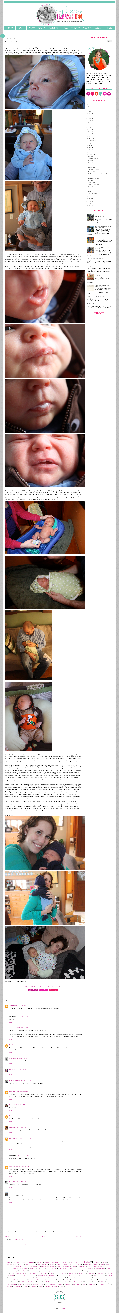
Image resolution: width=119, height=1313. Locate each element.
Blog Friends (109, 28)
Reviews (70, 2)
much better (91, 160)
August (91, 143)
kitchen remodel (94, 1271)
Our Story (48, 2)
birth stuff (97, 1262)
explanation (16, 1268)
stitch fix (27, 1284)
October (91, 138)
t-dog (42, 1284)
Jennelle (11, 1058)
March (91, 154)
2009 (88, 201)
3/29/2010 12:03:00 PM (23, 1016)
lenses (106, 1271)
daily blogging (17, 1266)
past (52, 1278)
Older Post (78, 1236)
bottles (21, 1264)
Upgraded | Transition (92, 267)
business (59, 1264)
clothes (96, 1264)
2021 (88, 109)
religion (81, 1279)
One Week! (91, 180)
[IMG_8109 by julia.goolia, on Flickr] (28, 751)
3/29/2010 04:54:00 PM (18, 1104)
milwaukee (91, 1273)
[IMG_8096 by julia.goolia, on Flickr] (45, 108)
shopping (73, 1281)
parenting (30, 1277)
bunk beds (52, 1264)
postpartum (79, 1277)
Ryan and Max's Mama (15, 1138)
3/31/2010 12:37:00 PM (19, 1181)
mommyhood (32, 1275)
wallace (26, 1286)
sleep (95, 1282)
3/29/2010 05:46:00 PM (17, 1116)
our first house (14, 1277)
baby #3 (31, 1262)
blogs (104, 1262)
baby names (47, 1262)
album (8, 1262)
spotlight (20, 1284)
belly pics (86, 1262)
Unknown (12, 1091)
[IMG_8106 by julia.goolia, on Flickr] (45, 609)
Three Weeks (91, 163)
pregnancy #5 (34, 1280)
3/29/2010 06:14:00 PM (29, 1138)
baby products (55, 1262)
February (91, 196)
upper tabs (9, 1286)
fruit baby (63, 1268)
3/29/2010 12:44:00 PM (20, 1058)
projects (44, 1280)
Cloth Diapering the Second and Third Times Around (103, 226)
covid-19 (108, 1264)
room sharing (102, 1279)
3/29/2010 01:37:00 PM (20, 1069)
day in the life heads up (47, 1266)
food (48, 1268)
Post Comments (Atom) (18, 1239)
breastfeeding (42, 1264)
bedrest (77, 1262)
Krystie (11, 1069)
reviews (94, 1279)
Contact (82, 2)
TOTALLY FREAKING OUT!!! (95, 296)
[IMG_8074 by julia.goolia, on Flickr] (45, 487)
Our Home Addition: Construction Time (100, 215)
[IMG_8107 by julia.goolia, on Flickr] (45, 979)
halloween (9, 1271)
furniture (72, 1268)
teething (60, 1284)
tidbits (90, 165)
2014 (88, 122)
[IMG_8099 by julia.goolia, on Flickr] (28, 680)
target (47, 1284)
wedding (33, 1286)
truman (43, 994)
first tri (40, 1268)
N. (10, 1116)
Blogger (63, 1308)
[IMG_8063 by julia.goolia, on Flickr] (45, 432)
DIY (95, 1266)
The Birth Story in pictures (95, 186)
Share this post (56, 986)
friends (54, 1268)
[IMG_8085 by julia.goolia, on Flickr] (28, 251)
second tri (64, 1282)
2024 (88, 104)
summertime (36, 1284)
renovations (87, 1279)
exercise (9, 1268)
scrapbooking (47, 1281)
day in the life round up (63, 1266)
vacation (17, 1286)
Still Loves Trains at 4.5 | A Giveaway (102, 247)
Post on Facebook (30, 986)
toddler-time (76, 1284)
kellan (74, 1271)
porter (70, 1278)
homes (43, 1271)
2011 (88, 129)
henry (15, 1271)
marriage (64, 1273)
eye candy (24, 1268)
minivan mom (101, 1273)
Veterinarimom (13, 1045)
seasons (55, 1282)
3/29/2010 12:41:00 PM (24, 1045)
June (90, 147)
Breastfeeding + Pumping (76, 28)
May (90, 149)
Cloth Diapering (65, 28)
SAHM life (31, 1282)
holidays (23, 1271)
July (90, 145)
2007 (88, 205)
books (15, 1264)
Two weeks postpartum (94, 169)
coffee (102, 1264)
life (111, 1270)
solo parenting (12, 1284)
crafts (8, 1266)
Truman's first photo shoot (95, 189)
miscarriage (109, 1273)
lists (51, 1273)
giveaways (88, 1268)
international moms (61, 1271)
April (90, 152)
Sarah (11, 1127)
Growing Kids (32, 28)
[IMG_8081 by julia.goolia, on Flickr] (45, 870)
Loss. (96, 237)
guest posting (99, 1268)
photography (61, 1278)
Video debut (91, 182)
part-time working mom (41, 1277)
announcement (16, 1262)
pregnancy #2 (107, 1277)
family (32, 1268)
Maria (11, 1182)
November (92, 136)
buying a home (67, 1264)
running (14, 1282)
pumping (52, 1279)
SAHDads (23, 1281)
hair (109, 1268)
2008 (88, 203)
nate (95, 1275)
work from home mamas (51, 1286)
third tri (67, 1284)
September (92, 140)
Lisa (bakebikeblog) (15, 1080)
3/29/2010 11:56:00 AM (24, 1005)
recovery (74, 1279)
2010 (88, 131)
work (40, 1286)
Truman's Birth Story (93, 184)
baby (23, 1262)
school (39, 1281)
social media (109, 1281)
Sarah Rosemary (14, 1193)
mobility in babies (21, 1275)
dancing (27, 1266)
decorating (82, 1266)
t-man (89, 191)
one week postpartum (93, 176)
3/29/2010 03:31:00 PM (27, 1080)
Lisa (10, 1105)
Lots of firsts (91, 167)
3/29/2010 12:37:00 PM (23, 1027)
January (91, 198)
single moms (89, 1281)
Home (37, 2)
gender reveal (80, 1268)
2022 (88, 107)
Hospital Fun (90, 303)
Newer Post (8, 1236)
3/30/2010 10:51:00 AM (22, 1166)
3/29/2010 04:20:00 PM (21, 1091)
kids (86, 1271)
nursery (110, 1275)
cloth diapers (87, 1264)
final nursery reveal (93, 178)
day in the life (34, 1266)
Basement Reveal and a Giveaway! (101, 274)
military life (82, 1273)
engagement (108, 1266)
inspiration (50, 1271)
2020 (88, 111)
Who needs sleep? (93, 158)
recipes (67, 1279)
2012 (88, 127)
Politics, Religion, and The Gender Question (102, 285)
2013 (88, 125)
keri (80, 1271)
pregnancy (97, 1278)
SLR (102, 1281)
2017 (88, 116)
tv (110, 1284)
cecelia (77, 1264)
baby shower (65, 1262)
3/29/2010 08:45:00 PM (23, 1155)
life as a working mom (17, 1273)
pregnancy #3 (11, 1280)
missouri (11, 1275)
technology (53, 1284)
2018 (88, 113)
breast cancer (30, 1264)
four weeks (91, 156)
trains (84, 1284)
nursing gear (91, 171)
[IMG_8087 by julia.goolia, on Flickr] (28, 180)
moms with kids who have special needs (69, 1275)
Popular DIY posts (87, 28)
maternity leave (73, 1273)
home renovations (34, 1271)
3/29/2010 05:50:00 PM (19, 1127)
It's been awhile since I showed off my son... (100, 173)
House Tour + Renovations (42, 28)
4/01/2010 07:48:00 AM (25, 1193)
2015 (88, 120)
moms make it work (46, 1275)
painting (23, 1277)
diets (90, 1266)
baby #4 (39, 1262)
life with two (43, 1273)
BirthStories (20, 28)
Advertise (59, 2)
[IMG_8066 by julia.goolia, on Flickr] (45, 378)
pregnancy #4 (22, 1280)
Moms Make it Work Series (54, 28)
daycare (74, 1266)
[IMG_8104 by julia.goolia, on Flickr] (45, 554)
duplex (100, 1266)
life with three (32, 1273)
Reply (10, 1011)
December (91, 134)
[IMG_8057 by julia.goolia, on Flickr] (45, 323)
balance (72, 1262)
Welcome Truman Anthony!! (95, 193)
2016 (88, 118)
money (82, 1275)
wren (61, 1286)
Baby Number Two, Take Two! (96, 258)
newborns (102, 1275)
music (88, 1275)
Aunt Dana (12, 1166)
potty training (88, 1277)
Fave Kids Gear (98, 28)
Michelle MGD (13, 1005)
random (60, 1280)
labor (101, 1271)
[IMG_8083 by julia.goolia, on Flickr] (45, 925)
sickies (81, 1281)
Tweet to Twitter (43, 986)
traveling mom (91, 1284)
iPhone (69, 1271)
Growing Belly (10, 28)
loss (58, 1273)
